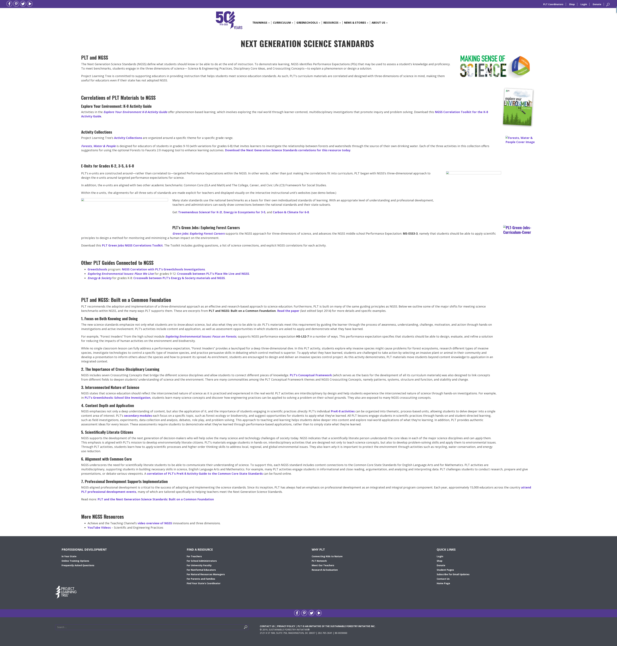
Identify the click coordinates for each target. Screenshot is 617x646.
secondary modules (138, 415)
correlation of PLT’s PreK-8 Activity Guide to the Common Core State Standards (205, 473)
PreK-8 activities (343, 411)
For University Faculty (199, 565)
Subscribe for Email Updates (453, 574)
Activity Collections (128, 138)
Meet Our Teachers (323, 565)
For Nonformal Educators (201, 569)
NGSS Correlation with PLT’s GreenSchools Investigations (163, 269)
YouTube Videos (99, 527)
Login (584, 4)
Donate (597, 4)
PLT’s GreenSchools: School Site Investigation (117, 398)
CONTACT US (267, 626)
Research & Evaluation (325, 569)
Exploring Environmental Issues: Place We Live (121, 274)
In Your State (69, 556)
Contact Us (443, 578)
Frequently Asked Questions (78, 565)
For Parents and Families (201, 578)
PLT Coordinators (553, 4)
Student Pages (445, 569)
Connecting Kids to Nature (327, 556)
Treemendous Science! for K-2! (200, 212)
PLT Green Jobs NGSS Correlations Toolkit (132, 245)
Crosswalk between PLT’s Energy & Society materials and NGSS (179, 278)
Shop (572, 4)
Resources (331, 22)
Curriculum (282, 22)
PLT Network (319, 560)
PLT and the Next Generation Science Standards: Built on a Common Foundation (156, 499)
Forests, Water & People (98, 146)
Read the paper (288, 311)
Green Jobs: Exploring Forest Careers (198, 233)
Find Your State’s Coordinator (203, 583)
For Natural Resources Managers (206, 574)
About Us (379, 22)
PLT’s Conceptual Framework (311, 375)
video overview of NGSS (155, 523)
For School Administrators (202, 560)
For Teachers (194, 556)
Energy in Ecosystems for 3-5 (244, 212)
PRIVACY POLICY (286, 626)
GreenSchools (307, 22)
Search (249, 627)
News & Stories (355, 22)
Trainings (260, 22)
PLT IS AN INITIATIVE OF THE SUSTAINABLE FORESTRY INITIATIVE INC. (336, 626)
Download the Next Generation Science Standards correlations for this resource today (287, 150)
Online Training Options (75, 560)
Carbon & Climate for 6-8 (291, 212)
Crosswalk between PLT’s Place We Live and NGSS (213, 274)
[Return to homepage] (229, 20)
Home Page (443, 583)
